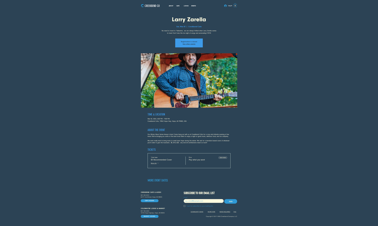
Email (186, 197)
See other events (189, 44)
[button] (235, 5)
